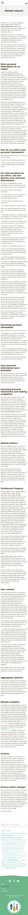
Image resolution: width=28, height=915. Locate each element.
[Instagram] (14, 881)
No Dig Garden (19, 848)
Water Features (6, 862)
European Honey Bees (17, 842)
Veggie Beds (12, 860)
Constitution (4, 891)
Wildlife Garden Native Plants (15, 866)
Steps (19, 856)
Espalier (24, 840)
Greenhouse (18, 844)
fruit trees (10, 843)
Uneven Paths (10, 858)
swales (23, 856)
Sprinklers (15, 856)
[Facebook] (10, 881)
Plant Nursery (21, 851)
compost (20, 835)
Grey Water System (15, 846)
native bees (9, 848)
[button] (26, 3)
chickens (23, 833)
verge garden (22, 860)
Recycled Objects (11, 854)
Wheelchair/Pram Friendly (10, 864)
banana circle (6, 833)
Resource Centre (20, 853)
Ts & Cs (3, 889)
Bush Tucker (15, 833)
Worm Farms (11, 868)
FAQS (2, 884)
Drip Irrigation (17, 840)
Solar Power (8, 856)
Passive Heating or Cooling (11, 851)
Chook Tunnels (15, 835)
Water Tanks (16, 862)
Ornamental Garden (7, 850)
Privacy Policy (5, 886)
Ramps (2, 853)
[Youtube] (18, 881)
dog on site (10, 840)
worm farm (3, 868)
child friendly (7, 835)
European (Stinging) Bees (6, 842)
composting (6, 837)
